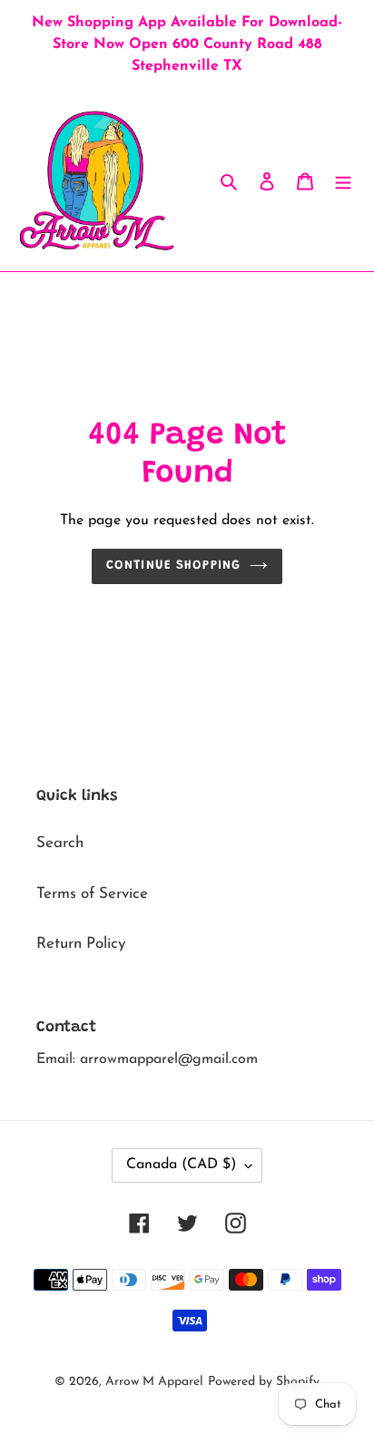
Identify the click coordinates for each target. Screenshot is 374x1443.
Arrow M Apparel (154, 1382)
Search (60, 843)
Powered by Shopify (264, 1382)
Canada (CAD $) (181, 1164)
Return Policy (80, 943)
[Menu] (343, 180)
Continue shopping (173, 566)
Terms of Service (92, 894)
